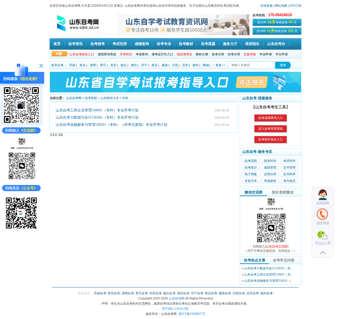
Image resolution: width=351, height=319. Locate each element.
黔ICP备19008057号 (192, 314)
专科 (125, 98)
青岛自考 (114, 293)
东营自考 (155, 293)
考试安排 (120, 44)
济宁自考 (197, 293)
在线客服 (266, 5)
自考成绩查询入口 (270, 118)
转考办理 (234, 54)
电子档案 (251, 174)
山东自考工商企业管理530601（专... (268, 274)
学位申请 (281, 54)
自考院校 (91, 98)
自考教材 (186, 44)
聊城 (206, 65)
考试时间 (289, 161)
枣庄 (103, 65)
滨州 (185, 65)
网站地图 (281, 5)
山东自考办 (276, 44)
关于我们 (168, 309)
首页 (57, 44)
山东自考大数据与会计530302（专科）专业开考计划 (97, 117)
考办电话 (289, 181)
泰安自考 (211, 293)
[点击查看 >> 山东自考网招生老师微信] (21, 122)
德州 (195, 65)
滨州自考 (252, 293)
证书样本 (289, 174)
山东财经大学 (109, 98)
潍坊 (134, 65)
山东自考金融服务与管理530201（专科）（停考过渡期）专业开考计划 (111, 125)
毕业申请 (266, 54)
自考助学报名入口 (270, 139)
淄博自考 (128, 293)
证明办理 (270, 174)
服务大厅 (230, 44)
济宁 (144, 65)
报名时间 (270, 161)
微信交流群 (254, 192)
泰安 (154, 65)
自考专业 (164, 44)
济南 (72, 65)
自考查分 (251, 167)
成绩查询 (142, 44)
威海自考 (225, 293)
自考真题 (208, 44)
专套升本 (251, 181)
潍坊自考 (183, 293)
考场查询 (142, 54)
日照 (175, 65)
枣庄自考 (141, 293)
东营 (113, 65)
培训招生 (252, 44)
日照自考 (239, 293)
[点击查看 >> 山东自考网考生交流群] (21, 180)
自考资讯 (75, 44)
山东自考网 (73, 98)
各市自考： (59, 65)
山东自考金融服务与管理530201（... (268, 280)
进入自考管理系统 (270, 128)
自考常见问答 (283, 260)
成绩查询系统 (107, 54)
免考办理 (218, 54)
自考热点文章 (254, 260)
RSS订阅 (295, 5)
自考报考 (97, 44)
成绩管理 (270, 167)
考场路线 (270, 181)
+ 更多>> (219, 65)
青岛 (82, 65)
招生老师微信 (282, 192)
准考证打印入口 (162, 54)
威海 (165, 65)
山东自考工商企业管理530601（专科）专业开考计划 (97, 110)
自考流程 (251, 161)
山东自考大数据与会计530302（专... (268, 268)
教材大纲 (202, 54)
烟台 (124, 65)
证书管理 (289, 167)
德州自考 (266, 293)
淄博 (93, 65)
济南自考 (100, 293)
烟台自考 (169, 293)
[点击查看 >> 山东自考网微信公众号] (21, 230)
